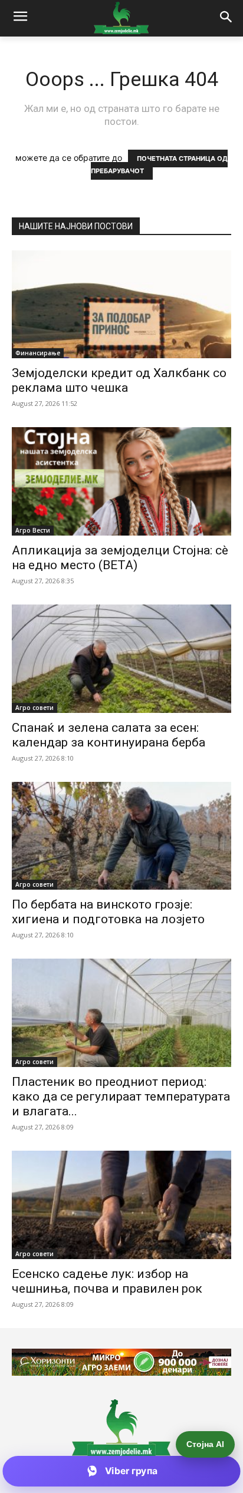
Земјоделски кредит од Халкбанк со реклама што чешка (119, 380)
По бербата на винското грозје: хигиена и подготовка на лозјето (108, 911)
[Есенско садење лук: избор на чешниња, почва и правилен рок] (121, 1205)
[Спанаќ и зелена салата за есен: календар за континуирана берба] (121, 659)
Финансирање (37, 353)
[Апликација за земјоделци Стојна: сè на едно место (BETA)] (121, 481)
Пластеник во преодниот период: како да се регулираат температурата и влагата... (121, 1096)
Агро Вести (32, 530)
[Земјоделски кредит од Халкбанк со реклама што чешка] (121, 304)
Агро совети (34, 707)
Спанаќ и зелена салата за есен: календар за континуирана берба (108, 735)
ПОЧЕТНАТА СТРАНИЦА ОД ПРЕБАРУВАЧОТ (159, 164)
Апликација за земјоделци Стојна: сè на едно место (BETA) (120, 557)
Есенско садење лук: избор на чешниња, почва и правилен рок (107, 1281)
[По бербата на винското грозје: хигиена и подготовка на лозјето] (121, 836)
